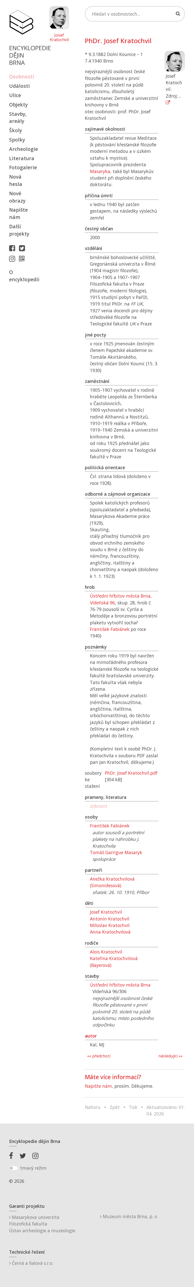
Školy (15, 130)
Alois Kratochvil (106, 952)
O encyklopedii (21, 276)
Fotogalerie (21, 167)
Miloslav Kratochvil (110, 925)
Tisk (133, 1107)
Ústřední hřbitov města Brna (120, 985)
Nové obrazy (17, 197)
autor (91, 1036)
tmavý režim (33, 1168)
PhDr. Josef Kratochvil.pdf (131, 773)
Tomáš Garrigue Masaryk (116, 852)
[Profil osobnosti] (23, 258)
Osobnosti (21, 76)
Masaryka (100, 171)
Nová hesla (15, 180)
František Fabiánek (110, 629)
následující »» (170, 1056)
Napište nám (18, 213)
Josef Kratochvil (59, 37)
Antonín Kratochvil (109, 919)
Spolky (17, 139)
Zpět (115, 1107)
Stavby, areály (18, 117)
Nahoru (93, 1107)
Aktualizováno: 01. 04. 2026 (166, 1110)
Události (19, 85)
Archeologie (21, 149)
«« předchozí (98, 1056)
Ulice (15, 95)
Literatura (21, 158)
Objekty (18, 104)
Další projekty (19, 230)
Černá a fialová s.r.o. (32, 1263)
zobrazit (98, 806)
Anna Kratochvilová (110, 932)
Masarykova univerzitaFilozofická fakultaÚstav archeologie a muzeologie (42, 1224)
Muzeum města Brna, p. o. (130, 1216)
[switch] (13, 1168)
